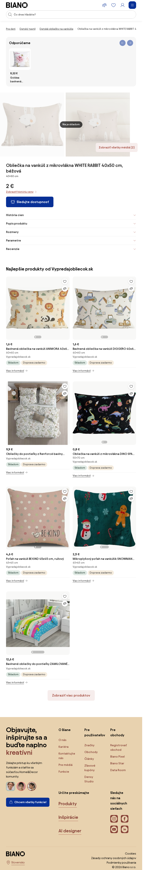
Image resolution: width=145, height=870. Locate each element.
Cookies (130, 853)
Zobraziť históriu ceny (19, 191)
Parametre (13, 240)
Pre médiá (65, 764)
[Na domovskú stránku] (17, 5)
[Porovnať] (65, 289)
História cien (15, 215)
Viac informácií (15, 370)
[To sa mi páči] (65, 281)
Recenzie (12, 249)
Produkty (68, 803)
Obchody (91, 752)
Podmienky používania (121, 862)
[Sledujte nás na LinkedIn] (124, 829)
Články (89, 758)
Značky (89, 745)
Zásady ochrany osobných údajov (113, 858)
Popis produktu (16, 223)
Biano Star (117, 763)
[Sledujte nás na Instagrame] (114, 819)
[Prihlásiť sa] (122, 5)
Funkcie (64, 771)
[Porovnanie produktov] (104, 5)
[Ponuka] (132, 5)
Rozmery (12, 232)
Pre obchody (117, 732)
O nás (62, 740)
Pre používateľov (93, 732)
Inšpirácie (68, 817)
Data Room (118, 770)
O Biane (65, 730)
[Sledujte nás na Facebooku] (124, 819)
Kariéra (64, 746)
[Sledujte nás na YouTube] (114, 829)
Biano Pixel (117, 756)
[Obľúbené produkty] (113, 5)
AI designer (70, 830)
